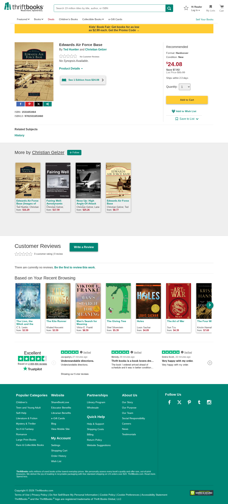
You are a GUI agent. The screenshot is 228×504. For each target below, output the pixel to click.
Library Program (96, 402)
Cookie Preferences (128, 494)
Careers (126, 423)
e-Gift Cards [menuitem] (115, 19)
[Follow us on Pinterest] (189, 402)
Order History (58, 455)
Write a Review (84, 247)
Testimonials (129, 434)
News (125, 429)
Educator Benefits (61, 407)
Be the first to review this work (74, 267)
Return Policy (94, 439)
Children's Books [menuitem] (68, 19)
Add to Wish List (186, 111)
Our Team (127, 413)
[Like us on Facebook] (169, 402)
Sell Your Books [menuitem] (204, 19)
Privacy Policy (39, 494)
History (19, 135)
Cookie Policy (107, 494)
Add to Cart (187, 99)
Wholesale (93, 407)
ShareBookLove (60, 402)
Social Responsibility (133, 418)
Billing (90, 434)
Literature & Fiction (26, 418)
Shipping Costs (95, 429)
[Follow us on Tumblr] (199, 402)
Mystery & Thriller (26, 423)
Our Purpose (129, 407)
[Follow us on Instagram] (209, 402)
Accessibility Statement (154, 494)
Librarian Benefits (61, 413)
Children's (21, 402)
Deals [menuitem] (51, 19)
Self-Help (21, 413)
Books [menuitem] (37, 19)
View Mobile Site (60, 429)
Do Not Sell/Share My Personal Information (73, 494)
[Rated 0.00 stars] (68, 56)
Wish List (56, 461)
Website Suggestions (99, 445)
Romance (21, 434)
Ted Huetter (71, 49)
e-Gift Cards (58, 418)
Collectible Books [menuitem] (92, 19)
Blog (53, 423)
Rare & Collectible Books (30, 445)
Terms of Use (22, 494)
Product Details (69, 68)
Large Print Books (26, 439)
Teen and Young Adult (28, 407)
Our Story (127, 402)
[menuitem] (196, 7)
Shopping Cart (59, 450)
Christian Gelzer (96, 49)
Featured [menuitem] (22, 19)
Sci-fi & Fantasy (25, 429)
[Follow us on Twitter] (179, 402)
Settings (55, 445)
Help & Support (95, 423)
